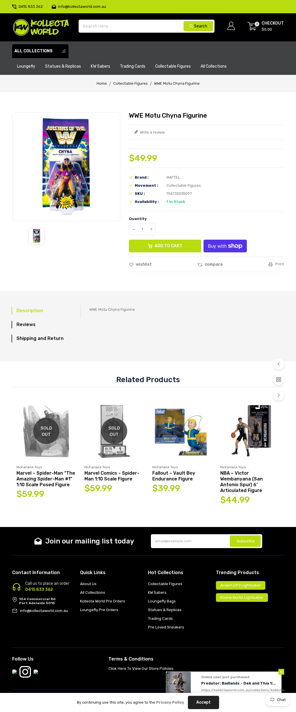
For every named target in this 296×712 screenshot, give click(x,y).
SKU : (140, 193)
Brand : (142, 177)
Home (102, 83)
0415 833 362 (39, 589)
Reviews (26, 324)
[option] (36, 236)
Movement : (146, 185)
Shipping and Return (40, 338)
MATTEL (173, 177)
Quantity (138, 219)
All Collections (92, 592)
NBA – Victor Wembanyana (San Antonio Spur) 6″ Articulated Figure (241, 481)
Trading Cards (160, 618)
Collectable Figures (130, 83)
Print (279, 264)
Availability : (147, 201)
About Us (88, 584)
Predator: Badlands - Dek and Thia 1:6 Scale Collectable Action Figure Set (239, 683)
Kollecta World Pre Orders (102, 601)
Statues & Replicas (165, 610)
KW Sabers (157, 592)
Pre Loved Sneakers (166, 627)
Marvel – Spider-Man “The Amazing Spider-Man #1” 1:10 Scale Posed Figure (45, 478)
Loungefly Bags (162, 601)
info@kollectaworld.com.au (44, 611)
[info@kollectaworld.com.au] (55, 6)
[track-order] (283, 3)
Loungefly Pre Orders (99, 610)
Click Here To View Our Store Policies (140, 668)
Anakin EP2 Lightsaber (240, 585)
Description (29, 310)
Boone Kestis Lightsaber (242, 597)
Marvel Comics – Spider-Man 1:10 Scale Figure (111, 476)
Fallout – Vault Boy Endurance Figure (173, 476)
